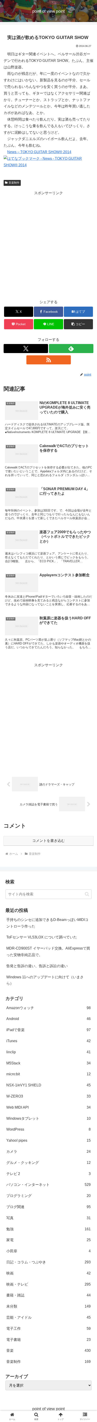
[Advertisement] (48, 245)
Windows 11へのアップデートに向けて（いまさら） (45, 980)
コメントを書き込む (48, 841)
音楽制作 (14, 182)
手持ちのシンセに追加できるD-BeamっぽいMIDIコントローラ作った (47, 923)
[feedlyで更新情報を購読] (71, 348)
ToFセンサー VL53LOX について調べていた (41, 937)
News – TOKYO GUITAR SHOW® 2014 (39, 152)
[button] (78, 324)
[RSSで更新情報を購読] (48, 359)
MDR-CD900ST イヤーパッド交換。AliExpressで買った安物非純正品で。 (48, 951)
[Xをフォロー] (26, 348)
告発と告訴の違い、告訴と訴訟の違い (37, 966)
